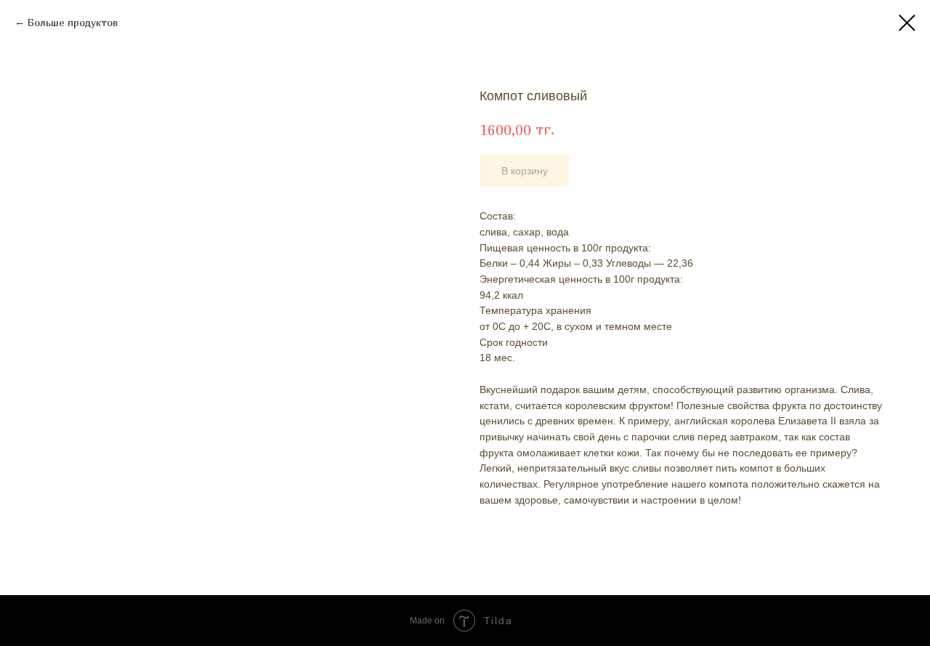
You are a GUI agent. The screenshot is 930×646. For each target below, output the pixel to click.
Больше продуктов (73, 22)
